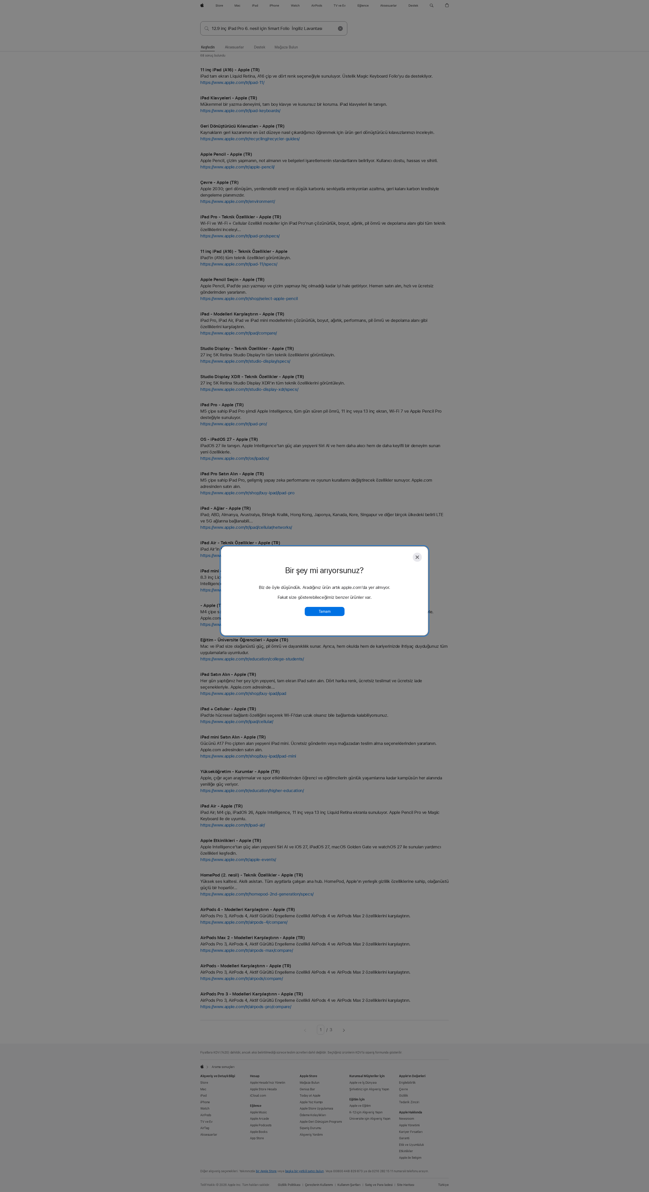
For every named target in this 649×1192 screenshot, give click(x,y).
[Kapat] (417, 557)
